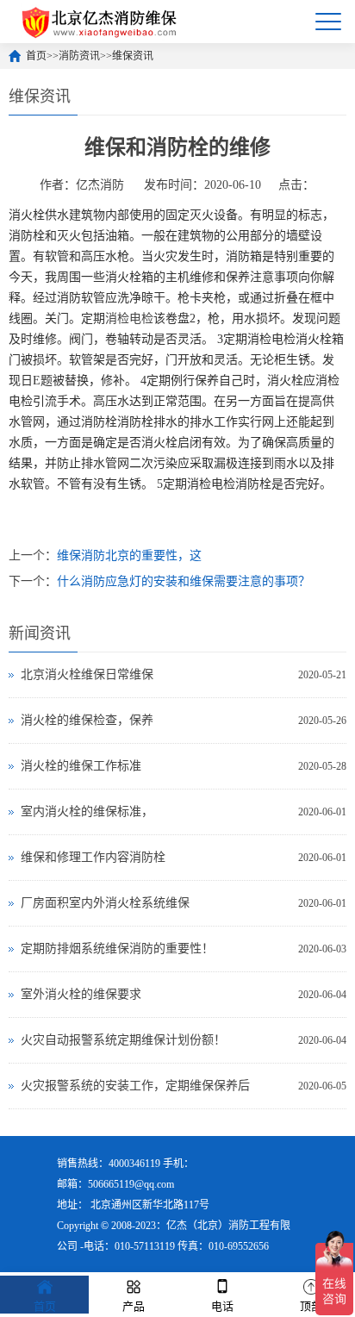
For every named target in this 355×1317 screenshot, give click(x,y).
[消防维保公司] (100, 22)
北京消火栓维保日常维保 (87, 674)
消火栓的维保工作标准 (81, 765)
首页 (36, 56)
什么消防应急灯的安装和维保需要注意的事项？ (183, 581)
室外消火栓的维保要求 (81, 994)
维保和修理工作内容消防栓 (93, 857)
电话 (222, 1306)
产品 (133, 1306)
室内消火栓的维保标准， (87, 811)
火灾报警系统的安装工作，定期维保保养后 (135, 1085)
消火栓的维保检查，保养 (87, 720)
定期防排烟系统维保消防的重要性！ (117, 948)
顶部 (311, 1306)
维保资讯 (132, 56)
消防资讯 (79, 56)
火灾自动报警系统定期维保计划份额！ (123, 1039)
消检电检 (129, 318)
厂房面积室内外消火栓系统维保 (105, 902)
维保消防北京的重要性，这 (129, 555)
